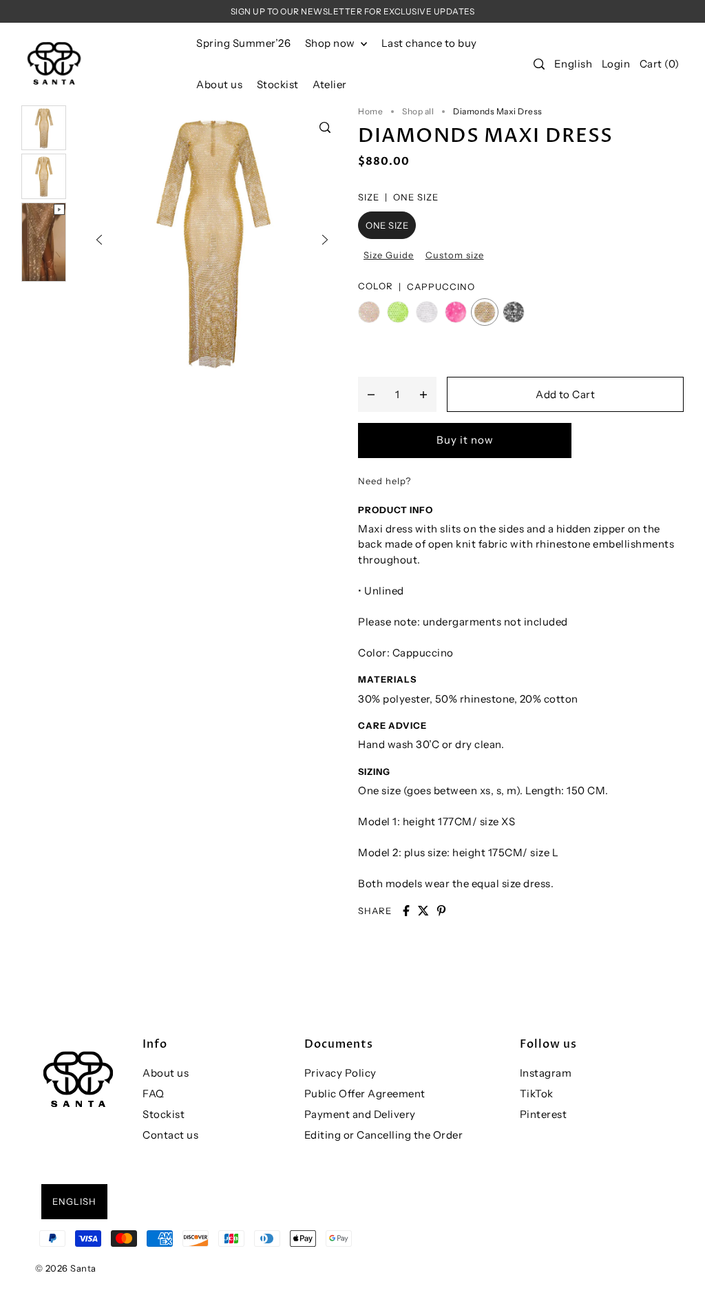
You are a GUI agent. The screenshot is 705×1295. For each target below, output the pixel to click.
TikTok (537, 1093)
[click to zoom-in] (325, 127)
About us (166, 1072)
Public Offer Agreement (364, 1093)
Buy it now (465, 439)
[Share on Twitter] (423, 910)
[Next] (325, 240)
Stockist (164, 1114)
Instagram (546, 1072)
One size (387, 225)
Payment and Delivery (360, 1114)
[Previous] (99, 240)
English (573, 63)
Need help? (384, 480)
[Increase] (423, 394)
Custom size (454, 254)
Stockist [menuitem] (278, 84)
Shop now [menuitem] (331, 43)
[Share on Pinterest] (441, 910)
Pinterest (543, 1114)
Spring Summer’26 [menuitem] (243, 43)
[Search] (539, 64)
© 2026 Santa (65, 1268)
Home (370, 111)
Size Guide (389, 254)
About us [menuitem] (219, 84)
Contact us (170, 1134)
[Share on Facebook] (406, 910)
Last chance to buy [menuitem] (429, 43)
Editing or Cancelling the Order (383, 1134)
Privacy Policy (340, 1072)
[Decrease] (371, 394)
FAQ (154, 1093)
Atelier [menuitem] (330, 84)
